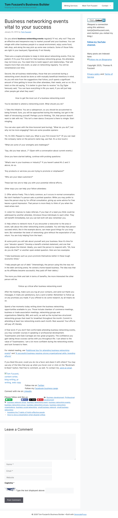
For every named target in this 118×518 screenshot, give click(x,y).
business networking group (15, 405)
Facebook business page (46, 388)
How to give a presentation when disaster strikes (26, 415)
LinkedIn (28, 391)
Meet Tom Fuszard (89, 6)
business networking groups (38, 405)
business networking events (59, 402)
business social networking (26, 407)
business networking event (37, 402)
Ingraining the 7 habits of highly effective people (26, 412)
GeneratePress (80, 514)
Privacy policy (93, 74)
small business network (47, 407)
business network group (16, 402)
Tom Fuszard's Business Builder (27, 4)
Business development (55, 397)
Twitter (41, 385)
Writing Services (71, 6)
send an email (66, 368)
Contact (105, 6)
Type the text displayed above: (30, 490)
